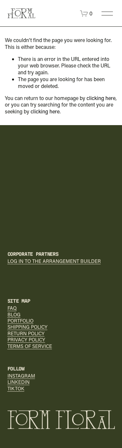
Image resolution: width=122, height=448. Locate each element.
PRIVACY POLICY (26, 340)
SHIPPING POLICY (27, 327)
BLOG (13, 314)
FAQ (12, 308)
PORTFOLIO (20, 321)
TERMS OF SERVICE (29, 346)
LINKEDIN (18, 382)
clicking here (101, 97)
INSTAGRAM (21, 376)
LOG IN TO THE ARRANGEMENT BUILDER (54, 261)
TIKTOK (15, 388)
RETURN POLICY (26, 333)
